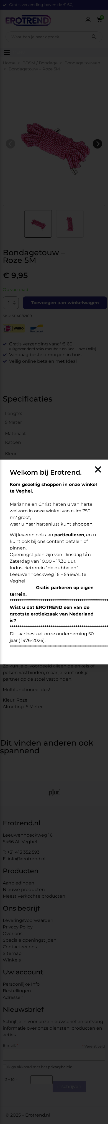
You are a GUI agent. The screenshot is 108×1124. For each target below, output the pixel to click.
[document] (54, 562)
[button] (98, 469)
